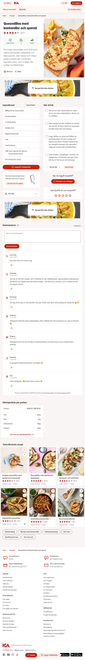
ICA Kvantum (47, 590)
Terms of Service (62, 393)
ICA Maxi (46, 593)
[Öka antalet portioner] (38, 105)
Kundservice (48, 620)
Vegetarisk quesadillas (11, 518)
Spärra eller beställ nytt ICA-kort (54, 630)
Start (4, 16)
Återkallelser (47, 627)
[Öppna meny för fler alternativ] (24, 454)
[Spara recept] (24, 450)
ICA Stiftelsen (47, 612)
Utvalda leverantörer (50, 596)
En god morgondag (50, 615)
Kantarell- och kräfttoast (69, 478)
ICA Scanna (6, 602)
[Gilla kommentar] (11, 265)
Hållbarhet (47, 608)
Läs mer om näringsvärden (20, 434)
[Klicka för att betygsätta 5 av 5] (70, 195)
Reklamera (47, 624)
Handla (5, 574)
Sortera (77, 226)
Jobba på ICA (47, 602)
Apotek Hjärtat (8, 587)
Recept (12, 16)
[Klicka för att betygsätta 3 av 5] (63, 195)
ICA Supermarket (49, 587)
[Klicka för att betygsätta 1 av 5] (56, 195)
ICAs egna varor (48, 577)
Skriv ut (10, 71)
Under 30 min (10, 43)
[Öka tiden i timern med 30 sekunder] (59, 167)
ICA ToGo (6, 605)
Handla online (7, 577)
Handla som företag (9, 590)
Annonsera (47, 599)
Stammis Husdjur (8, 624)
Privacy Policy (50, 393)
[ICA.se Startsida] (16, 3)
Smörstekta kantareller (40, 519)
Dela (19, 71)
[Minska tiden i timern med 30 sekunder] (47, 167)
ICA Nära (46, 584)
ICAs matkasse (8, 581)
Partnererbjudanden (10, 627)
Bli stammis (6, 618)
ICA (44, 574)
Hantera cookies (49, 636)
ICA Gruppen (47, 581)
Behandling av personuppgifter (54, 633)
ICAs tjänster (8, 595)
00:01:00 (53, 167)
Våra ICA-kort (7, 630)
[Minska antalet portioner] (23, 105)
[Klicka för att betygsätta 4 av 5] (66, 195)
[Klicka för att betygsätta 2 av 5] (59, 195)
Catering (6, 584)
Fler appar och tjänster (10, 609)
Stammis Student (8, 621)
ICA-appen (6, 599)
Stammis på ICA (9, 614)
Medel (32, 43)
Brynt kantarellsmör (67, 519)
